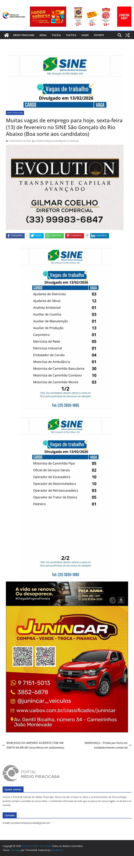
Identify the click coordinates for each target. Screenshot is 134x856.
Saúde (85, 35)
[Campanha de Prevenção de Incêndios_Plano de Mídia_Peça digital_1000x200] (67, 584)
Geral (43, 35)
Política (71, 35)
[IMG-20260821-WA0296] (67, 608)
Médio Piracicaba (23, 35)
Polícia (56, 35)
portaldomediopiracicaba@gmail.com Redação (57, 141)
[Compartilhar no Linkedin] (99, 235)
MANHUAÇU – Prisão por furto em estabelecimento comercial (106, 745)
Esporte (99, 35)
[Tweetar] (37, 235)
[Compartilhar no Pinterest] (74, 235)
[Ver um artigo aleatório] (127, 35)
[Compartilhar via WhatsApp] (54, 235)
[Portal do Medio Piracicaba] (6, 35)
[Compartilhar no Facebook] (15, 235)
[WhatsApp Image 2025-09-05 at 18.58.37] (65, 147)
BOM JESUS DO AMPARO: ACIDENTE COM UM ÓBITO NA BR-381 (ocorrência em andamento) (35, 745)
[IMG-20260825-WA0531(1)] (80, 9)
